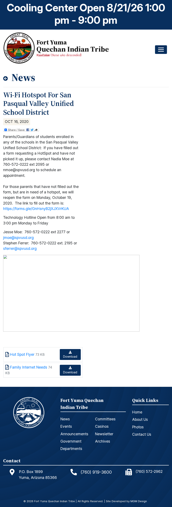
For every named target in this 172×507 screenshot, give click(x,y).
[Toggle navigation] (161, 49)
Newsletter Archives (104, 437)
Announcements (74, 434)
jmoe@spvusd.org (18, 237)
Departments (71, 448)
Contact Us (141, 434)
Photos (138, 427)
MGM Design (138, 501)
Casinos (102, 426)
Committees (105, 419)
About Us (140, 419)
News (65, 419)
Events (66, 426)
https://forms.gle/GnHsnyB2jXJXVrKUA (36, 208)
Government (70, 441)
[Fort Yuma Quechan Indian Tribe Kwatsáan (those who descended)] (19, 48)
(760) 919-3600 (96, 472)
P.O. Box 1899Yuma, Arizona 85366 (38, 474)
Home (137, 412)
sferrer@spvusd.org (20, 248)
